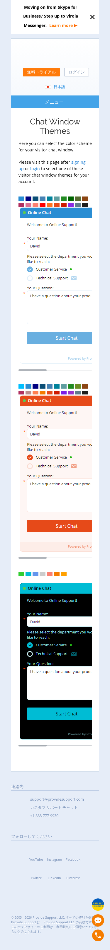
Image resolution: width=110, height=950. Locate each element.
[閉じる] (92, 17)
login (35, 168)
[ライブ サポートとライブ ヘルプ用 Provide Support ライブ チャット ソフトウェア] (55, 53)
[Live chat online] (98, 920)
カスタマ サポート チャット (54, 807)
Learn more (61, 25)
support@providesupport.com (57, 799)
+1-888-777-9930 (44, 815)
